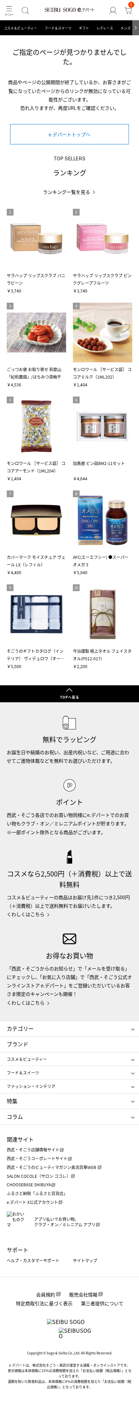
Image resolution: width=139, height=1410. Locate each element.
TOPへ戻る (69, 697)
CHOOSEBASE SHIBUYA (29, 1184)
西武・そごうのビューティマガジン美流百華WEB (52, 1167)
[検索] (25, 10)
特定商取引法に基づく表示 (44, 1303)
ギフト (84, 28)
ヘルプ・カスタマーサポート (33, 1260)
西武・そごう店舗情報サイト (33, 1149)
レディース (104, 28)
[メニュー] (9, 10)
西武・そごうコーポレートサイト (37, 1158)
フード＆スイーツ (58, 28)
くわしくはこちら (26, 914)
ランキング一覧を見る (66, 192)
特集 (12, 1101)
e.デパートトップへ (69, 134)
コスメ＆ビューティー (20, 28)
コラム (15, 1116)
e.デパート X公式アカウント (32, 1202)
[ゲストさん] (113, 10)
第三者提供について (102, 1303)
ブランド (17, 1044)
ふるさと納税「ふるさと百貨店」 (37, 1193)
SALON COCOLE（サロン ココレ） (39, 1176)
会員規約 (45, 1294)
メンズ (125, 28)
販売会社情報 (83, 1294)
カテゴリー (20, 1028)
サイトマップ (85, 1260)
